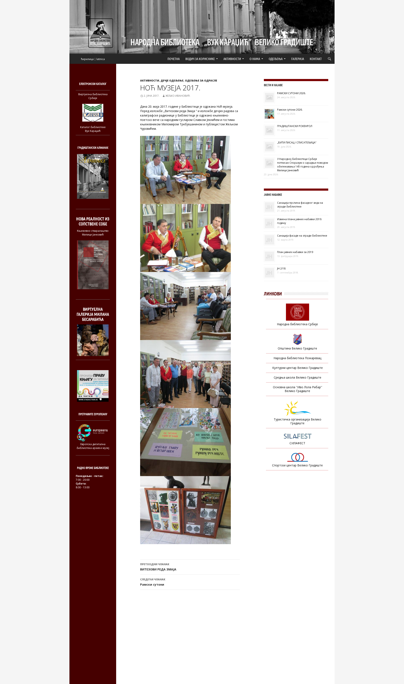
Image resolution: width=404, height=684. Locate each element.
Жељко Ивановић (177, 96)
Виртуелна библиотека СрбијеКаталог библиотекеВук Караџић (93, 112)
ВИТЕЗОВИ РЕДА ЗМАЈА (158, 566)
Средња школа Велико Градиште (297, 377)
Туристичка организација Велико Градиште (297, 421)
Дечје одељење (172, 80)
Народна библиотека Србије (297, 324)
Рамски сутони (152, 582)
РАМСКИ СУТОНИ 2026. (291, 93)
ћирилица (87, 59)
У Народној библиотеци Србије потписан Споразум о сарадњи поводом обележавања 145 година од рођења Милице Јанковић (302, 164)
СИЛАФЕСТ (297, 443)
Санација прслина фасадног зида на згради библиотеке (300, 204)
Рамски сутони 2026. (290, 109)
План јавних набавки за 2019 (295, 252)
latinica (100, 59)
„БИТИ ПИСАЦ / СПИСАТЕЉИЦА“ (296, 142)
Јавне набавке (273, 194)
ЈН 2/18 (281, 268)
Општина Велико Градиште (297, 348)
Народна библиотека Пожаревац (297, 358)
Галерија (297, 59)
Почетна (173, 59)
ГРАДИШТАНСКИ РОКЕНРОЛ (294, 126)
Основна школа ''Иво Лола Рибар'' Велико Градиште (297, 389)
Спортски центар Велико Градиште (297, 465)
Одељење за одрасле (201, 80)
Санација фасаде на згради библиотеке (302, 235)
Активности (232, 59)
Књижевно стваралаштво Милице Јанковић (93, 232)
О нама (255, 59)
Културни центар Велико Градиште (297, 368)
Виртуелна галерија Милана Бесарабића (93, 314)
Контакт (316, 59)
